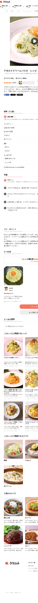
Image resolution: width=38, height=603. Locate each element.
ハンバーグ (7, 546)
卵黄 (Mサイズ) (10, 158)
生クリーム (7, 139)
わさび (7, 151)
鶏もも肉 (7, 518)
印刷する (20, 94)
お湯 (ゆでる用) (9, 128)
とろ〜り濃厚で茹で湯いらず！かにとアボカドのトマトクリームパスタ (13, 391)
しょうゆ (8, 162)
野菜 (5, 460)
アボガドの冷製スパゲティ (12, 357)
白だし (7, 147)
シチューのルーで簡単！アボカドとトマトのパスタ (13, 422)
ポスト (13, 94)
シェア (7, 94)
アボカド (7, 135)
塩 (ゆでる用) (8, 131)
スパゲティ (7, 124)
